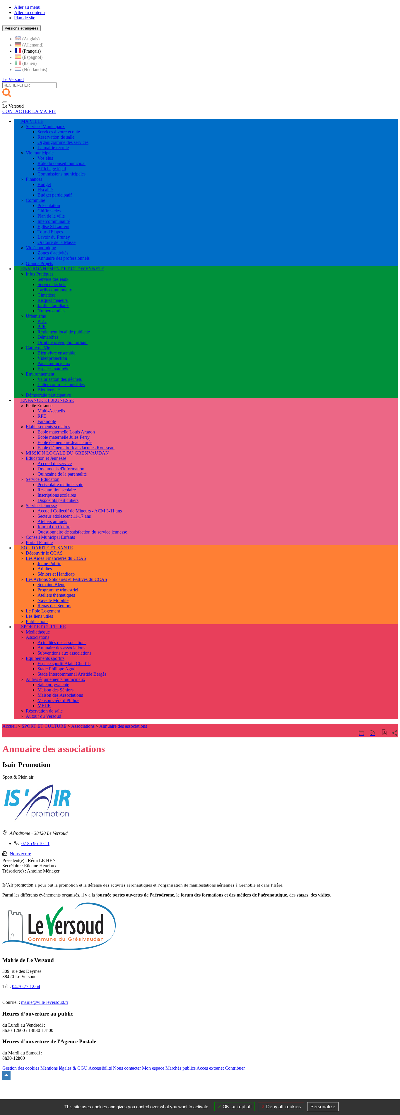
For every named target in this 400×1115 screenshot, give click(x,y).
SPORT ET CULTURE (44, 726)
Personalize (322, 1106)
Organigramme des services (62, 142)
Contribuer (235, 1068)
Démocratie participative (48, 395)
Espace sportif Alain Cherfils (63, 663)
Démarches (47, 337)
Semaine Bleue (51, 584)
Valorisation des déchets (59, 379)
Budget (44, 184)
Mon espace (153, 1068)
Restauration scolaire (56, 489)
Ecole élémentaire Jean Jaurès (64, 442)
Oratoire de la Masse (56, 242)
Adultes (44, 568)
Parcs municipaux (53, 363)
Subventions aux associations (64, 653)
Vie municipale (40, 152)
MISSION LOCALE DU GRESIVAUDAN (67, 452)
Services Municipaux (45, 126)
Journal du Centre (53, 526)
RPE (41, 416)
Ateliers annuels (52, 521)
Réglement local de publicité (63, 331)
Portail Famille (39, 542)
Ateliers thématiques (56, 595)
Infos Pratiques (39, 273)
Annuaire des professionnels (63, 258)
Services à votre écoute (58, 131)
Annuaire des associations (61, 647)
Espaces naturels (52, 368)
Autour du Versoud (43, 716)
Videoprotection (52, 358)
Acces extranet (210, 1068)
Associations (37, 637)
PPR (41, 326)
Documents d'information (60, 468)
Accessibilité (100, 1068)
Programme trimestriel (57, 589)
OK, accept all (236, 1106)
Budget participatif (54, 194)
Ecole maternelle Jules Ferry (63, 437)
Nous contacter (127, 1068)
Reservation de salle (55, 137)
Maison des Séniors (55, 689)
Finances (34, 179)
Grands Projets (39, 263)
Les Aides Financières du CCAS (56, 558)
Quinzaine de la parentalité (62, 474)
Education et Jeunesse (46, 458)
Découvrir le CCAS (44, 552)
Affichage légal (51, 168)
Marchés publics (180, 1068)
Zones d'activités (52, 252)
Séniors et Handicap (56, 574)
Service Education (42, 479)
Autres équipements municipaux (55, 679)
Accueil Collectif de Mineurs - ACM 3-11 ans (79, 510)
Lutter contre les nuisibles (61, 384)
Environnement (40, 373)
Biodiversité (48, 389)
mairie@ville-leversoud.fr (44, 1002)
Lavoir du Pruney (53, 237)
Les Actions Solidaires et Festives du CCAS (66, 579)
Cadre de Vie (38, 347)
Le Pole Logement (43, 610)
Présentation (48, 205)
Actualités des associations (61, 642)
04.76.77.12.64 (26, 986)
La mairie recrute (53, 147)
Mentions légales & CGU (64, 1068)
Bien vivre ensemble (56, 352)
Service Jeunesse (41, 505)
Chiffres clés (49, 210)
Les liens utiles (39, 616)
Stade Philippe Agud (56, 668)
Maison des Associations (60, 695)
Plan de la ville (51, 216)
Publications (37, 621)
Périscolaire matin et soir (60, 484)
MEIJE (44, 705)
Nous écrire (20, 853)
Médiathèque (38, 631)
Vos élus (45, 158)
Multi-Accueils (51, 410)
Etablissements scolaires (48, 426)
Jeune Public (49, 563)
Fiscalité (45, 189)
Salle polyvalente (53, 684)
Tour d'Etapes (50, 231)
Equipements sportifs (45, 658)
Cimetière (46, 294)
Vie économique (41, 247)
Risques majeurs (52, 300)
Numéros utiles (51, 310)
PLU (42, 321)
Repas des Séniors (54, 605)
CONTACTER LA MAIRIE (29, 111)
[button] (384, 733)
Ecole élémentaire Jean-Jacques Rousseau (75, 447)
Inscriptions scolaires (56, 495)
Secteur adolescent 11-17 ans (64, 516)
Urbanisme (36, 316)
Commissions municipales (61, 173)
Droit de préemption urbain (62, 342)
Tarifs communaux (54, 289)
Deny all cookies (283, 1106)
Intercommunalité (53, 221)
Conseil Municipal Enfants (50, 537)
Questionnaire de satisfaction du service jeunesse (82, 531)
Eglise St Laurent (53, 226)
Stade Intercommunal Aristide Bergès (71, 674)
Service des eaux (53, 279)
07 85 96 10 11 (35, 843)
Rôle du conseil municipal (61, 163)
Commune (35, 200)
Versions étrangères (21, 28)
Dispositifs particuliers (57, 500)
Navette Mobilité (53, 600)
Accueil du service (54, 463)
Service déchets (51, 284)
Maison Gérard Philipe (58, 700)
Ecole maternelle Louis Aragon (66, 431)
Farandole (46, 421)
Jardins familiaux (53, 305)
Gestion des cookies (20, 1068)
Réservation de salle (44, 710)
